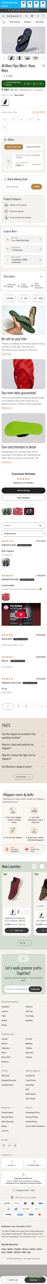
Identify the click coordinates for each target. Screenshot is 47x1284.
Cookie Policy (31, 1122)
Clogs (4, 1025)
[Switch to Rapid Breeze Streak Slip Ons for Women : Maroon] (13, 911)
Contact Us (30, 1076)
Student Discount (9, 1080)
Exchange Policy (33, 1112)
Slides (4, 1020)
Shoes (4, 1249)
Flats (4, 1016)
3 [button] (26, 706)
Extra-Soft (6, 1057)
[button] (23, 4)
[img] (7, 541)
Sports (4, 1044)
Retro (4, 1053)
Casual (4, 1039)
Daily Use (29, 1053)
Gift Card (5, 1076)
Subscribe (35, 989)
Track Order (31, 1080)
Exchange (30, 1085)
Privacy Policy (32, 1117)
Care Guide (30, 1099)
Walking (29, 1044)
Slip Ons (29, 1007)
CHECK (36, 187)
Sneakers (6, 1007)
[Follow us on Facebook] (9, 1145)
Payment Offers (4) (33, 147)
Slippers (27, 22)
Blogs (4, 1126)
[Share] (43, 65)
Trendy (29, 1057)
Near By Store (7, 1117)
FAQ (27, 1089)
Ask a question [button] (23, 498)
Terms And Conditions (35, 1126)
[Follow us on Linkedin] (15, 1145)
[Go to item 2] (19, 58)
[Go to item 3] (27, 58)
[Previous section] (3, 298)
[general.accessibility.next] (26, 912)
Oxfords (29, 1011)
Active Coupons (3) (14, 147)
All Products (14, 22)
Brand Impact (7, 1112)
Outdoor (5, 1062)
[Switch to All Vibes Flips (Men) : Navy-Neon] (5, 102)
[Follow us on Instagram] (4, 1145)
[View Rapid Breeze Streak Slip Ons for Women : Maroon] (16, 888)
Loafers (5, 1011)
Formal (29, 1039)
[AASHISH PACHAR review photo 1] (6, 597)
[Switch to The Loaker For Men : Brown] (41, 914)
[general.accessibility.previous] (7, 912)
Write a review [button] (23, 491)
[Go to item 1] (11, 58)
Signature (6, 1048)
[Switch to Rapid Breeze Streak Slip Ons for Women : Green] (18, 911)
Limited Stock (7, 1085)
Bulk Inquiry (31, 1094)
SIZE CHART (40, 112)
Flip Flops (40, 22)
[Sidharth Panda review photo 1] (6, 562)
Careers (5, 1131)
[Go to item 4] (35, 58)
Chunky (29, 1048)
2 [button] (18, 706)
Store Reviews (8, 1122)
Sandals (29, 1020)
